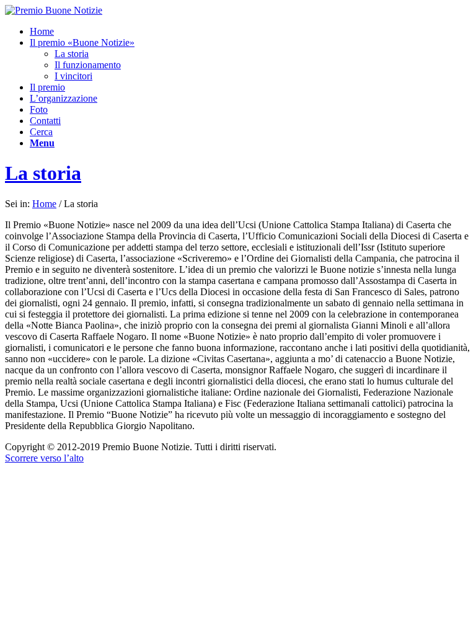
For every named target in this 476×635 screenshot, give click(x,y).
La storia (43, 173)
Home (44, 203)
